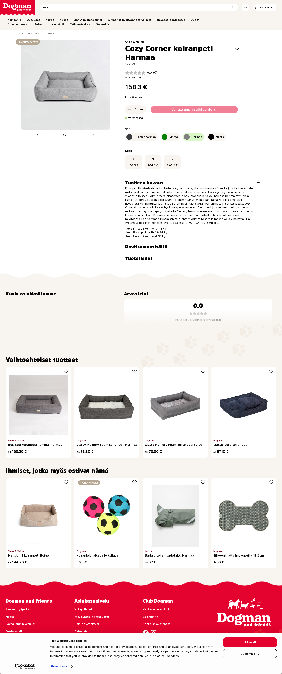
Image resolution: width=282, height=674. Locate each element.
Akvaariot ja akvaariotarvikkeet (129, 20)
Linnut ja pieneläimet (88, 20)
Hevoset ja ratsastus (171, 20)
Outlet (195, 20)
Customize (248, 653)
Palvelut (40, 24)
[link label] (17, 7)
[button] (37, 135)
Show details (59, 666)
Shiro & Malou (134, 42)
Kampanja (14, 20)
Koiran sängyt (32, 33)
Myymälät (57, 24)
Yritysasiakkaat (81, 24)
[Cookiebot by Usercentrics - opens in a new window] (25, 666)
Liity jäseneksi (134, 97)
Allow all (250, 642)
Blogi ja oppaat (18, 24)
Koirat (50, 20)
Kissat (64, 20)
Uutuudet (33, 20)
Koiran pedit (48, 33)
